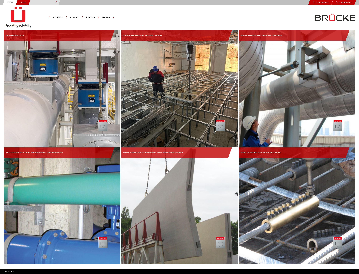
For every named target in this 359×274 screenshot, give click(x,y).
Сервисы (106, 17)
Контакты (74, 17)
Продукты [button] (57, 17)
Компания (90, 17)
